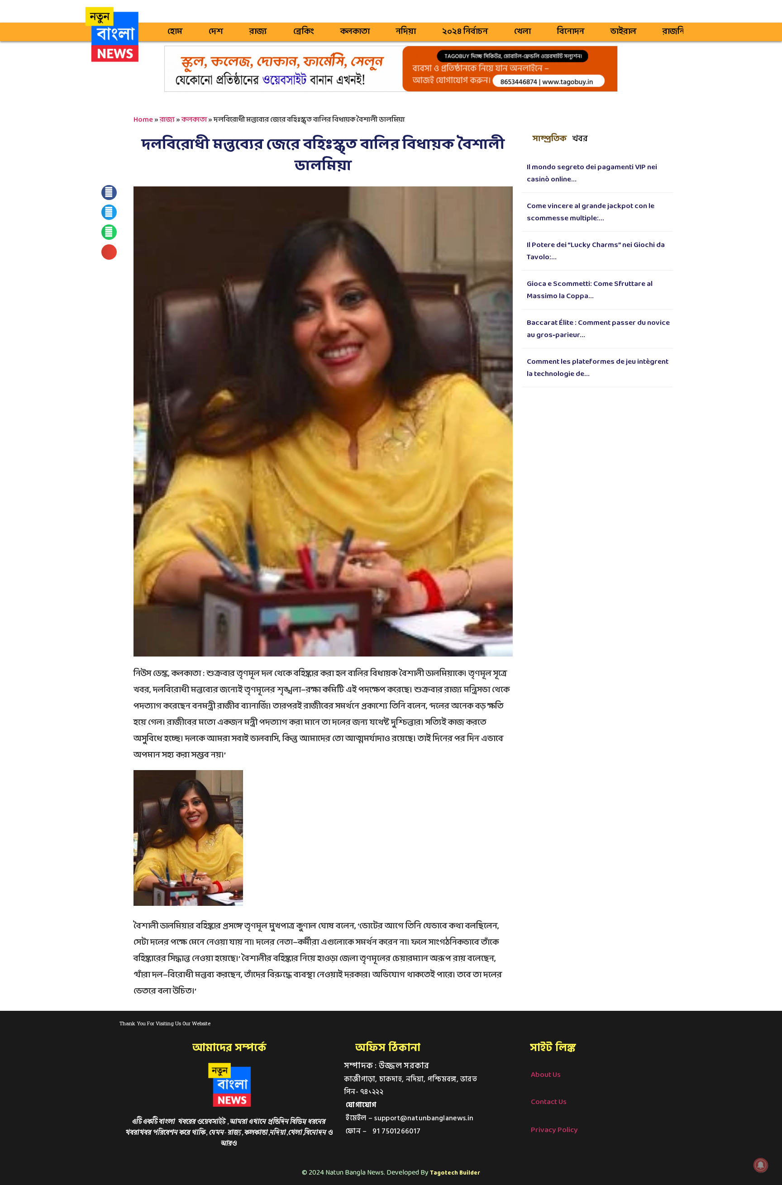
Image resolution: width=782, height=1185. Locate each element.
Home (143, 120)
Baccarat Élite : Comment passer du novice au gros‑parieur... (598, 329)
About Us (546, 1074)
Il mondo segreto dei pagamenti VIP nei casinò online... (592, 173)
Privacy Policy (554, 1130)
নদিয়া (406, 31)
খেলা (522, 31)
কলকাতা (355, 31)
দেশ (216, 31)
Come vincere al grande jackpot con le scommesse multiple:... (590, 212)
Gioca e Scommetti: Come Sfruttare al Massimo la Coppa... (590, 290)
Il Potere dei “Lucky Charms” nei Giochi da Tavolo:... (596, 251)
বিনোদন (570, 31)
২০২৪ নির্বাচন (465, 31)
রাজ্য (258, 31)
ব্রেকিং (303, 31)
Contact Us (549, 1102)
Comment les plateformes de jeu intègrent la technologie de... (597, 368)
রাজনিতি (678, 31)
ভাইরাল (623, 31)
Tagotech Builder (455, 1173)
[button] (109, 192)
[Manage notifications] (760, 1165)
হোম (174, 31)
